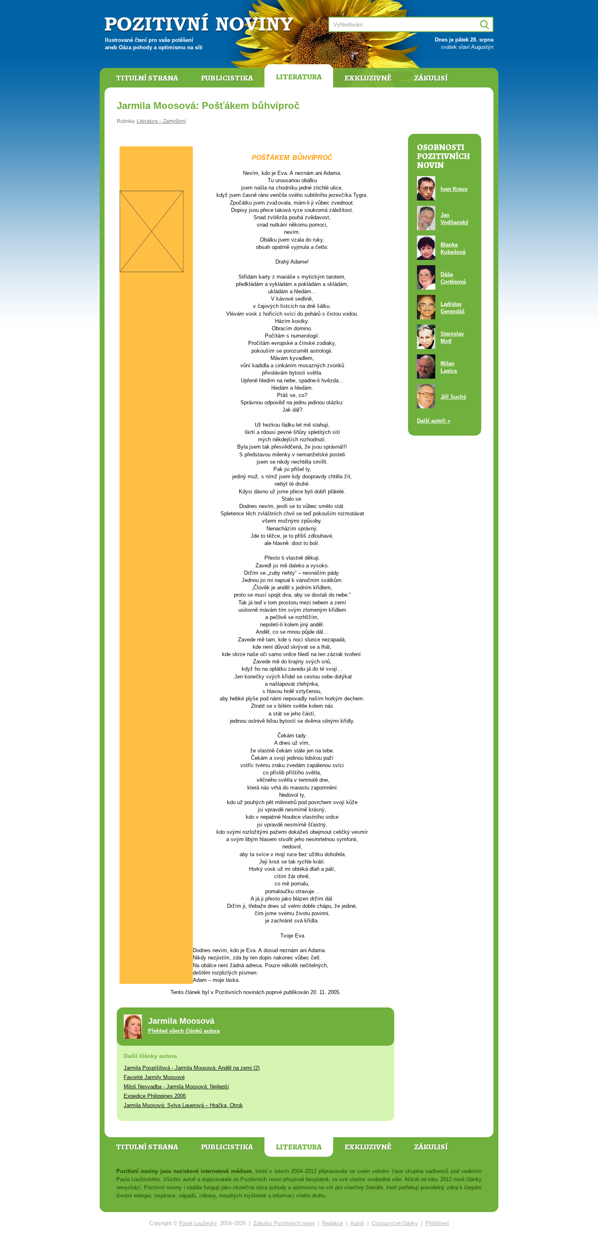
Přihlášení (437, 1223)
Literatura (299, 77)
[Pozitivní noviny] (200, 23)
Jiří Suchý (453, 397)
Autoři (357, 1223)
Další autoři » (433, 421)
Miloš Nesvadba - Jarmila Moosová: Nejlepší (176, 1087)
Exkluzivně (368, 78)
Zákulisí (431, 78)
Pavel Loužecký (198, 1223)
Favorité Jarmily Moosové (154, 1077)
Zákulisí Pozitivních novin (283, 1223)
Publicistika (227, 78)
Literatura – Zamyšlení (161, 121)
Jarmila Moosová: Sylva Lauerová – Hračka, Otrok (183, 1105)
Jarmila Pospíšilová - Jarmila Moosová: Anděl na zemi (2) (192, 1068)
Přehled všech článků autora (184, 1031)
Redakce (332, 1223)
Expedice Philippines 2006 (155, 1096)
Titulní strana (147, 78)
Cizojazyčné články (395, 1223)
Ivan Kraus (454, 189)
